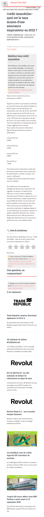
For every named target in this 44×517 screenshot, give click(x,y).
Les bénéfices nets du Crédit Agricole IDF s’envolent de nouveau (19, 455)
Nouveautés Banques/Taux (16, 7)
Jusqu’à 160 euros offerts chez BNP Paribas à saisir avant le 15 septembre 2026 (22, 499)
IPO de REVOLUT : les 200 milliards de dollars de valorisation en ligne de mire (19, 376)
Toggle (5, 4)
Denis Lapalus (12, 49)
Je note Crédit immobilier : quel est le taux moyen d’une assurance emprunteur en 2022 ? (21, 262)
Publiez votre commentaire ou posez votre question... (21, 287)
